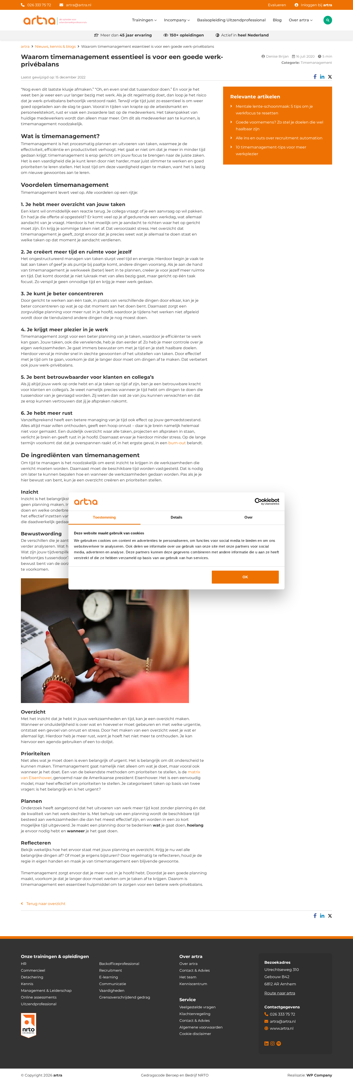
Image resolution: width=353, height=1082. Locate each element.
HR (23, 963)
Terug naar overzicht (46, 903)
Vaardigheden (111, 990)
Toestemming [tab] (104, 517)
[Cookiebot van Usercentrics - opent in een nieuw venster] (258, 501)
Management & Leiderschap (46, 990)
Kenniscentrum (193, 983)
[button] (327, 20)
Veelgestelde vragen (197, 1007)
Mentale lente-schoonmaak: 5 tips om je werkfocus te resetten (274, 109)
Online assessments (38, 997)
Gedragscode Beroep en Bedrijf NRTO (175, 1075)
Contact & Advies (194, 970)
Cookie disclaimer (195, 1033)
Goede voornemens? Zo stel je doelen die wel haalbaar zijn (279, 125)
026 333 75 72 (38, 5)
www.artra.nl (281, 1028)
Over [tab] (248, 517)
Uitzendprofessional (38, 1004)
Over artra (299, 20)
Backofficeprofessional (119, 963)
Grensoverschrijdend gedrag (124, 997)
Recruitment (110, 970)
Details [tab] (177, 517)
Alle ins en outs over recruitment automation (279, 138)
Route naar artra (279, 993)
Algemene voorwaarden (201, 1027)
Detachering (32, 977)
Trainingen (143, 20)
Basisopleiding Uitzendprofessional (231, 20)
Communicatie (112, 983)
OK (245, 577)
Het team (187, 977)
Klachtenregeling (194, 1013)
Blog (277, 20)
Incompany (175, 20)
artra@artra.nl (78, 5)
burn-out (177, 443)
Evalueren (277, 5)
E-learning (108, 977)
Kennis (27, 983)
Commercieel (33, 970)
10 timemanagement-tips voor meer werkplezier (271, 150)
